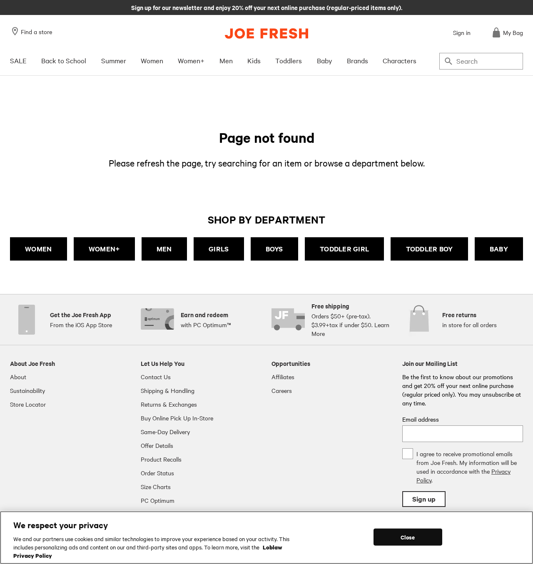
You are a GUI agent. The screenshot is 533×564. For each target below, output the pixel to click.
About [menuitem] (18, 377)
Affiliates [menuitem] (282, 377)
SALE (18, 60)
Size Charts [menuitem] (156, 486)
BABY (499, 248)
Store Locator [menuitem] (28, 404)
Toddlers (288, 60)
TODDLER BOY (429, 248)
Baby (324, 60)
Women (152, 60)
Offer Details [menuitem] (157, 445)
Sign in (462, 32)
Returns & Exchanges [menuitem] (169, 404)
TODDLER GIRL (344, 248)
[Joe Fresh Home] (266, 33)
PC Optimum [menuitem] (157, 500)
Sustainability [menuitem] (27, 390)
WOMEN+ (104, 248)
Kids (254, 60)
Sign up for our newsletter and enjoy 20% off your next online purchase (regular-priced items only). (266, 7)
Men (226, 60)
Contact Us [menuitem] (156, 377)
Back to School (63, 60)
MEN (164, 248)
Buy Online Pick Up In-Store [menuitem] (177, 418)
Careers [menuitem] (281, 390)
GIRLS (219, 248)
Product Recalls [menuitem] (161, 459)
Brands (357, 60)
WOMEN (38, 248)
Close (408, 537)
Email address (420, 419)
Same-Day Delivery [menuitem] (165, 431)
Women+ (191, 60)
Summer (113, 60)
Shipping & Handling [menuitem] (167, 390)
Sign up (424, 499)
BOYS (274, 248)
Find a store (36, 31)
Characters (399, 60)
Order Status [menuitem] (157, 473)
